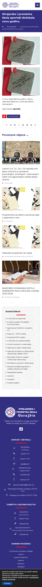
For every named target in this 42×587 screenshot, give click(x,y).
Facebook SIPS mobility (16, 337)
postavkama (34, 577)
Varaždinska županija (14, 372)
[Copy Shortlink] (35, 125)
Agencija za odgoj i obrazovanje (19, 348)
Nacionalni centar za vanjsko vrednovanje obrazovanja (18, 358)
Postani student (13, 383)
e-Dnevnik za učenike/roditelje (18, 341)
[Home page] (2, 26)
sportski (16, 109)
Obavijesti (7, 297)
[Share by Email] (27, 125)
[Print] (31, 125)
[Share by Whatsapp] (18, 125)
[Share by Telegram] (23, 125)
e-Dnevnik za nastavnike (16, 319)
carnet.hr (10, 376)
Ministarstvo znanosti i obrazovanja (20, 363)
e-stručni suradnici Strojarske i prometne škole (18, 323)
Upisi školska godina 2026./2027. (23, 256)
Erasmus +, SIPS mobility (16, 334)
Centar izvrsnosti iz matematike (19, 344)
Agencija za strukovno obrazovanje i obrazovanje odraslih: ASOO (20, 352)
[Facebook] (21, 429)
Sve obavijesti (13, 116)
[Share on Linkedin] (14, 125)
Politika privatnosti (8, 579)
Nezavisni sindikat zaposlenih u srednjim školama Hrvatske (18, 368)
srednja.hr (11, 379)
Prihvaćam (7, 583)
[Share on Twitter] (10, 125)
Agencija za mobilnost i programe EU (20, 329)
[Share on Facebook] (6, 125)
